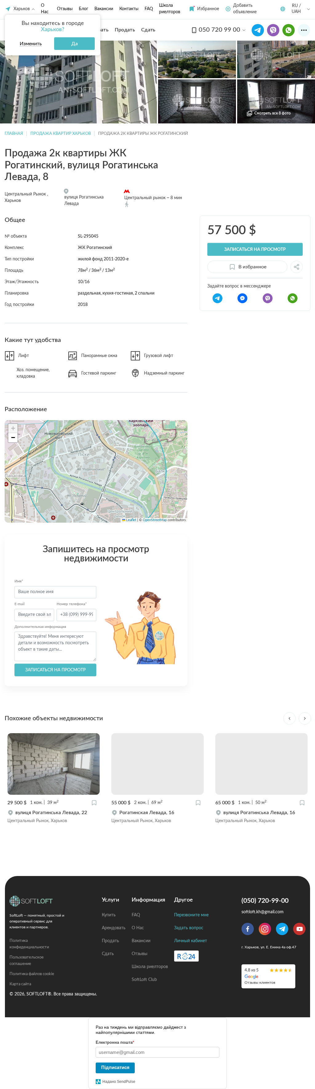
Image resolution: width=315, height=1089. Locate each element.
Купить (109, 915)
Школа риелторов (150, 967)
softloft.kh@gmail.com (262, 912)
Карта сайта (20, 984)
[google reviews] (268, 976)
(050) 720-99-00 (265, 901)
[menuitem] (125, 29)
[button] (204, 9)
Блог (83, 9)
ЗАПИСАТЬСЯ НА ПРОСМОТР (55, 670)
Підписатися (115, 1067)
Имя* (18, 581)
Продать (110, 941)
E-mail (19, 604)
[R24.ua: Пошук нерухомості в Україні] (186, 956)
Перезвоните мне (191, 915)
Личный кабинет (190, 941)
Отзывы (65, 9)
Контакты (128, 9)
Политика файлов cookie (32, 974)
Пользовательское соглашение (27, 960)
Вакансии (103, 9)
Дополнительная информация (40, 627)
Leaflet (130, 520)
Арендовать (114, 928)
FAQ (149, 9)
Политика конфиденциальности (29, 944)
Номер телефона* (72, 604)
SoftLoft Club (144, 980)
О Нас (138, 928)
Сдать (108, 954)
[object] (53, 816)
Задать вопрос (188, 928)
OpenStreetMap (155, 520)
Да (74, 43)
